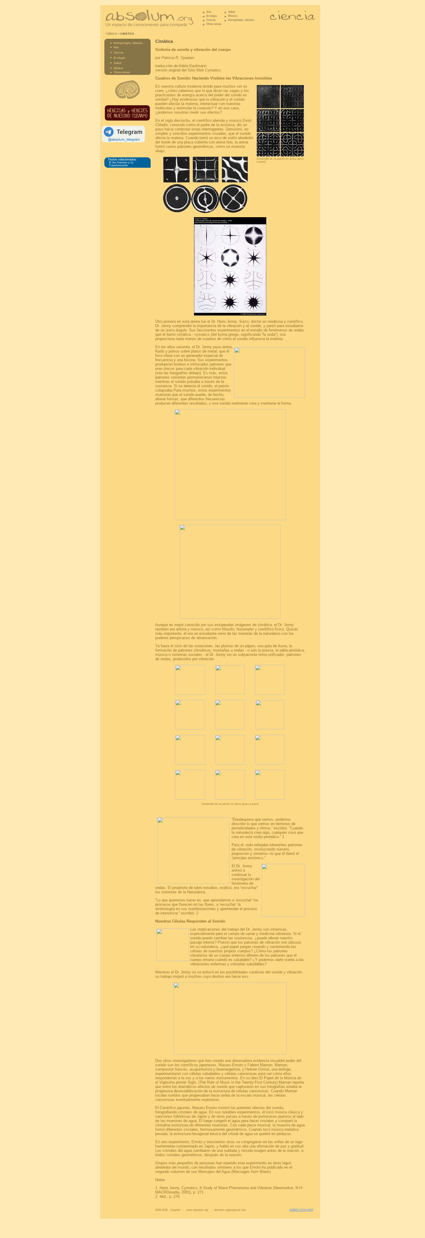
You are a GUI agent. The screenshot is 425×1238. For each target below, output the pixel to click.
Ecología (211, 15)
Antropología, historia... (241, 20)
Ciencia (210, 20)
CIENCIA (111, 33)
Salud (231, 11)
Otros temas (213, 24)
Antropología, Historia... (129, 43)
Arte (208, 11)
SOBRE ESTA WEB (301, 1210)
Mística (232, 15)
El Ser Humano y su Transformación (121, 164)
